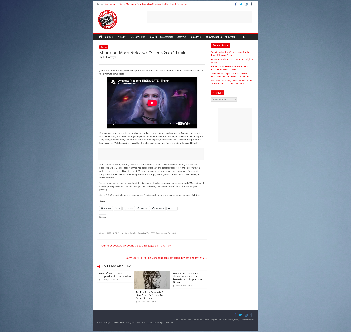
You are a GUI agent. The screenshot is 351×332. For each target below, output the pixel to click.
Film (189, 320)
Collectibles (166, 37)
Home (175, 320)
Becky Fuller (132, 233)
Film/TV (121, 37)
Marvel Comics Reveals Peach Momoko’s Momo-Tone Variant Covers (136, 4)
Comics (109, 37)
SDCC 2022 (150, 233)
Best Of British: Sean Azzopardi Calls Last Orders (115, 275)
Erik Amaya (119, 233)
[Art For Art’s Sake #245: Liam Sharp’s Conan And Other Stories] (152, 272)
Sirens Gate (172, 233)
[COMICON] (107, 10)
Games (153, 37)
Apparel (214, 320)
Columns (196, 37)
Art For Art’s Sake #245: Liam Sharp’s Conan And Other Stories (150, 295)
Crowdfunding (214, 37)
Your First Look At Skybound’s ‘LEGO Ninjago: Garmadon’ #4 (134, 245)
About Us (230, 37)
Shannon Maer (161, 233)
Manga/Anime (138, 37)
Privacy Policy (233, 320)
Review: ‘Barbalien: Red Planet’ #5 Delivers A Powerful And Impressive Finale (187, 278)
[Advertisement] (199, 17)
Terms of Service (247, 320)
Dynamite (141, 233)
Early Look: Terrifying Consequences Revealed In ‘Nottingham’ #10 (166, 257)
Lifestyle (181, 37)
